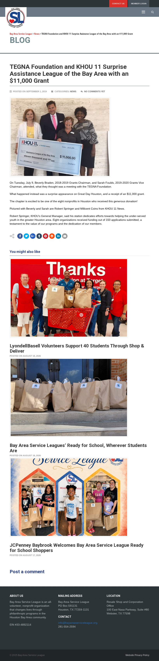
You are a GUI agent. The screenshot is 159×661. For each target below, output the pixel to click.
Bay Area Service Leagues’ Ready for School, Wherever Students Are (78, 448)
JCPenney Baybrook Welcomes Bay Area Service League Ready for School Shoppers (76, 547)
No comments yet (94, 91)
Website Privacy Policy (137, 655)
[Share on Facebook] (20, 236)
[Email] (58, 236)
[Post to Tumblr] (39, 236)
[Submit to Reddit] (45, 236)
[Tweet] (26, 236)
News (73, 91)
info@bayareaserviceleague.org (77, 622)
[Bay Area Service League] (16, 17)
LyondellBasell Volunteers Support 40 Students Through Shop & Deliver (77, 348)
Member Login (138, 4)
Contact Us (118, 4)
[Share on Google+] (32, 236)
